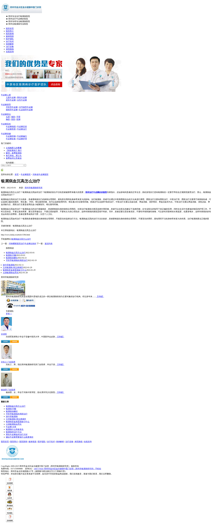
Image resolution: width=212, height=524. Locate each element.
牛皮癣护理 (22, 139)
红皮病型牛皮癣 (26, 110)
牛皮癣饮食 (11, 139)
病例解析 (10, 44)
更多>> (9, 314)
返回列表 (49, 244)
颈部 (13, 117)
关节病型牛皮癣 (26, 107)
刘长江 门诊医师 (8, 362)
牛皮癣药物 (11, 136)
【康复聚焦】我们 (14, 150)
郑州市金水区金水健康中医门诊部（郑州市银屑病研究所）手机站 (72, 469)
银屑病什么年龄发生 (15, 429)
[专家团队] (9, 514)
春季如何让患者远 (14, 158)
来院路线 (10, 49)
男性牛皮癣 (22, 97)
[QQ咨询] (9, 499)
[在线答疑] (9, 484)
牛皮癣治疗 (22, 129)
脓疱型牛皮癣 (12, 110)
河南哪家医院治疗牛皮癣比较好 (22, 244)
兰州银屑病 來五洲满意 (13, 267)
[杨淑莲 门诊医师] (6, 386)
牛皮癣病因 (11, 126)
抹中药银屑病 (9, 265)
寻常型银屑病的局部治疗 (16, 260)
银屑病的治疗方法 (14, 432)
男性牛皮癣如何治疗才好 (16, 434)
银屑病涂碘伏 (12, 258)
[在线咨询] (13, 302)
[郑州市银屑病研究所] (13, 295)
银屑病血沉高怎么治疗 (21, 239)
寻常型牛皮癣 (12, 107)
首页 (17, 174)
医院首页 (10, 28)
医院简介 (10, 31)
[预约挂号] (27, 302)
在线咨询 (10, 52)
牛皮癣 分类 (11, 427)
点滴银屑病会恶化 (11, 273)
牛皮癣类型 (6, 105)
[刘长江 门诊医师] (6, 358)
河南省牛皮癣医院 (40, 174)
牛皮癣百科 (6, 124)
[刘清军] (6, 330)
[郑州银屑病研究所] (13, 462)
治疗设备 (10, 46)
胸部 (8, 119)
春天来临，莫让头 (14, 156)
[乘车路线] (9, 506)
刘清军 (4, 334)
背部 (13, 119)
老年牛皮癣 (11, 100)
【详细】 (100, 296)
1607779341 (39, 469)
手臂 (18, 117)
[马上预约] (5, 342)
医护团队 (10, 39)
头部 (8, 117)
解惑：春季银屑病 (14, 153)
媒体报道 (10, 36)
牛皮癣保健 (6, 134)
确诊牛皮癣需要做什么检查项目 (19, 437)
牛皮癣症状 (22, 126)
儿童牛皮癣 (11, 97)
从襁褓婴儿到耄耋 (14, 148)
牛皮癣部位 (6, 114)
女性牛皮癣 (22, 100)
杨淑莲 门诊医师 (8, 390)
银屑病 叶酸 (11, 255)
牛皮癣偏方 (22, 136)
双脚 (18, 119)
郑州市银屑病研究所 (33, 188)
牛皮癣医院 (26, 174)
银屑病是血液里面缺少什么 (14, 270)
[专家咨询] (14, 342)
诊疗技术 (10, 41)
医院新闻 (10, 34)
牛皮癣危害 (11, 129)
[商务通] (9, 491)
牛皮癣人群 (6, 95)
